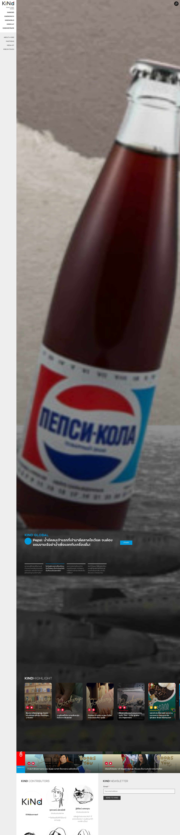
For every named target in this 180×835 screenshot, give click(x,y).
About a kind (9, 37)
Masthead (10, 41)
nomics (20, 767)
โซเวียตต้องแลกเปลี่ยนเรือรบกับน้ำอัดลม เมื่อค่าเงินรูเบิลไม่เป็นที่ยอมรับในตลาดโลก (55, 568)
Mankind (10, 12)
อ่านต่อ (123, 545)
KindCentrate (8, 28)
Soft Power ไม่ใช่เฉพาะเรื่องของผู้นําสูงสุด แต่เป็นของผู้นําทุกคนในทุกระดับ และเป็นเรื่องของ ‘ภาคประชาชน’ (97, 570)
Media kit (10, 45)
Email (106, 787)
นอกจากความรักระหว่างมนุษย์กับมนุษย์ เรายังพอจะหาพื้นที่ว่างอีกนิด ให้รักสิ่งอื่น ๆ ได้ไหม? (76, 570)
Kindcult (10, 24)
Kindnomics (9, 16)
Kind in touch (8, 49)
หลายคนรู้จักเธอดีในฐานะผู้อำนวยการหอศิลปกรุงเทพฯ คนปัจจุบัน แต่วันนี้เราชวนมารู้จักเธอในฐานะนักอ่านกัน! (34, 570)
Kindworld (9, 20)
